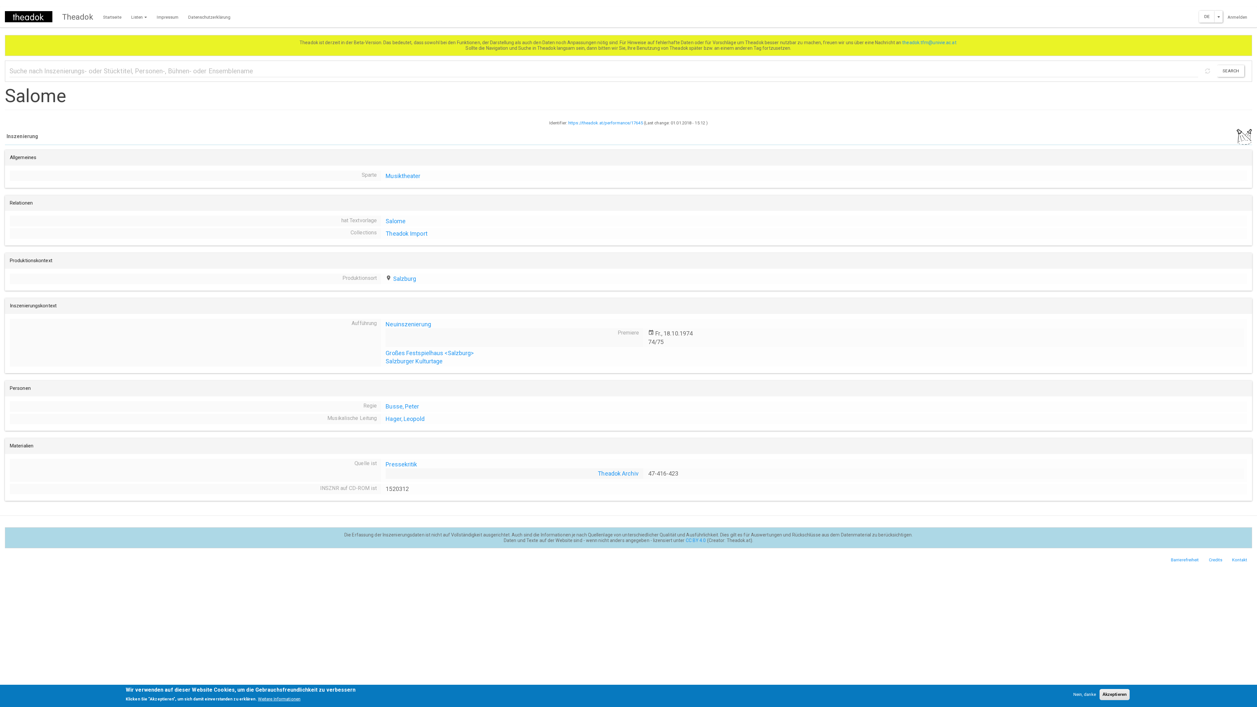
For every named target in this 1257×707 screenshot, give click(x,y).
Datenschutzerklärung (209, 17)
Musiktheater (403, 175)
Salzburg (404, 278)
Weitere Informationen (279, 699)
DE (1207, 16)
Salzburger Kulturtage (414, 361)
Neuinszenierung (408, 324)
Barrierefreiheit (1185, 559)
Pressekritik (401, 464)
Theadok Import (406, 233)
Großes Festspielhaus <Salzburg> (430, 353)
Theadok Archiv (618, 473)
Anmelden (1237, 17)
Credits (1216, 559)
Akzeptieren (1114, 694)
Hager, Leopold (405, 418)
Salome (396, 221)
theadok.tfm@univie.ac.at (929, 42)
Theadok (77, 17)
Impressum (167, 17)
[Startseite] (31, 16)
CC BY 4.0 (696, 540)
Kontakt (1239, 559)
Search (1231, 70)
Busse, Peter (402, 406)
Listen (137, 17)
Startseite (112, 17)
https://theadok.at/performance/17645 (605, 122)
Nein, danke (1084, 694)
